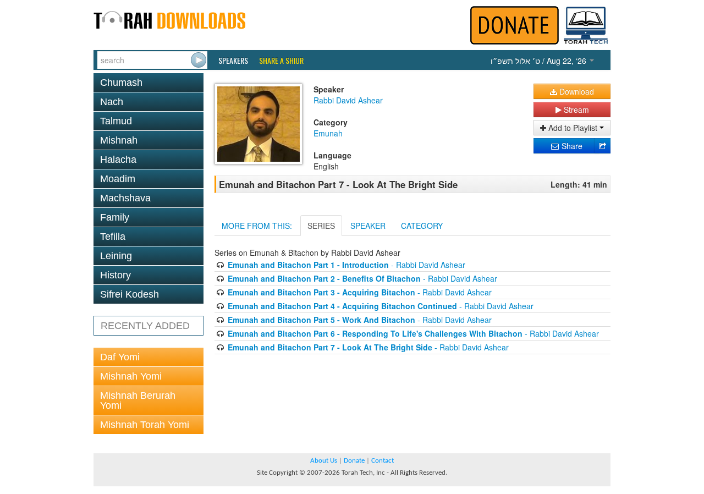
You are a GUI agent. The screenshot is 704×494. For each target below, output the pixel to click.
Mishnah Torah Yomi (144, 424)
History (115, 275)
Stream (575, 109)
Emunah (328, 133)
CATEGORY (422, 225)
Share (570, 145)
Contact (382, 460)
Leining (116, 255)
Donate (354, 460)
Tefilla (112, 236)
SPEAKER (368, 225)
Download (575, 91)
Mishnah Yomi (131, 376)
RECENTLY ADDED (145, 325)
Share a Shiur (281, 60)
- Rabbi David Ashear (346, 264)
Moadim (117, 178)
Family (114, 217)
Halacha (118, 159)
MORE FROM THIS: (257, 225)
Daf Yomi (120, 357)
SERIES (321, 225)
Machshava (125, 198)
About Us (323, 460)
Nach (111, 101)
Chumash (121, 82)
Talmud (116, 121)
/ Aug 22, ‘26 (539, 60)
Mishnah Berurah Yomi (137, 400)
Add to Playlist (573, 127)
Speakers (233, 60)
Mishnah (119, 140)
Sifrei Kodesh (129, 294)
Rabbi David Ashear (348, 100)
